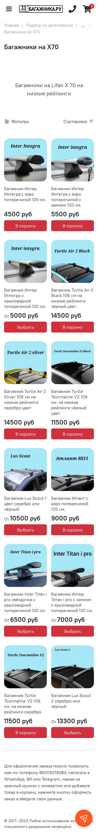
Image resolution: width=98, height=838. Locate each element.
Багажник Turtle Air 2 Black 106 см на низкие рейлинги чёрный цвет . (72, 298)
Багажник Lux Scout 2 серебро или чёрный (71, 701)
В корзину (26, 225)
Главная (11, 25)
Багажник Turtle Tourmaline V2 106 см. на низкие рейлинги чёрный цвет (69, 402)
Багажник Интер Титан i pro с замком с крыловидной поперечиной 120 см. (72, 602)
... (83, 25)
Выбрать (25, 327)
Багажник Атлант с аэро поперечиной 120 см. (69, 503)
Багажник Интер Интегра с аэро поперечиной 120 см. (25, 194)
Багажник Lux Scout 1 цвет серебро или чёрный (25, 503)
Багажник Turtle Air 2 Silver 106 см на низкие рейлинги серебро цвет (25, 399)
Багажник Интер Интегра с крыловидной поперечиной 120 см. (25, 298)
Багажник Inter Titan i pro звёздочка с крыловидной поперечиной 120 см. (25, 602)
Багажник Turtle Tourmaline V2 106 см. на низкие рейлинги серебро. (23, 703)
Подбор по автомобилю (49, 25)
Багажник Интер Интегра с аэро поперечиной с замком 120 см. (67, 197)
